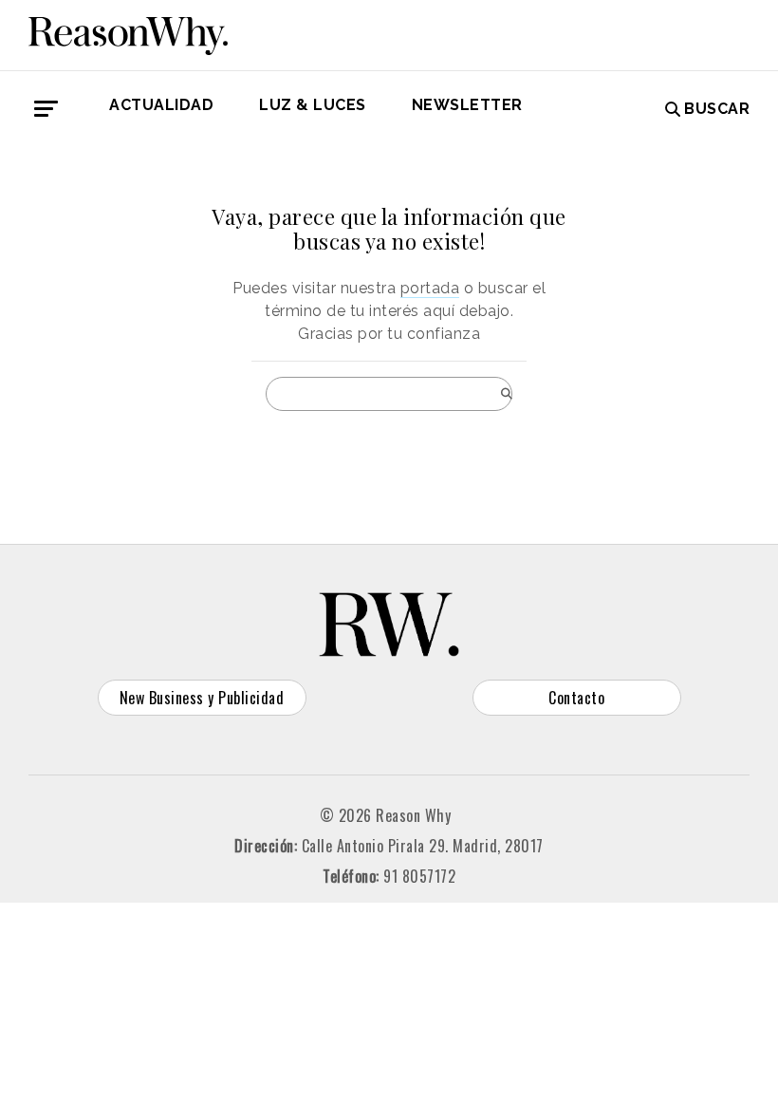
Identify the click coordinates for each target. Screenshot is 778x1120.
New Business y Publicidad (202, 697)
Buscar (717, 109)
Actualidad (161, 105)
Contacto (576, 697)
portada (430, 288)
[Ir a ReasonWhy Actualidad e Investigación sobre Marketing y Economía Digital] (128, 32)
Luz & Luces (312, 105)
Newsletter (467, 105)
